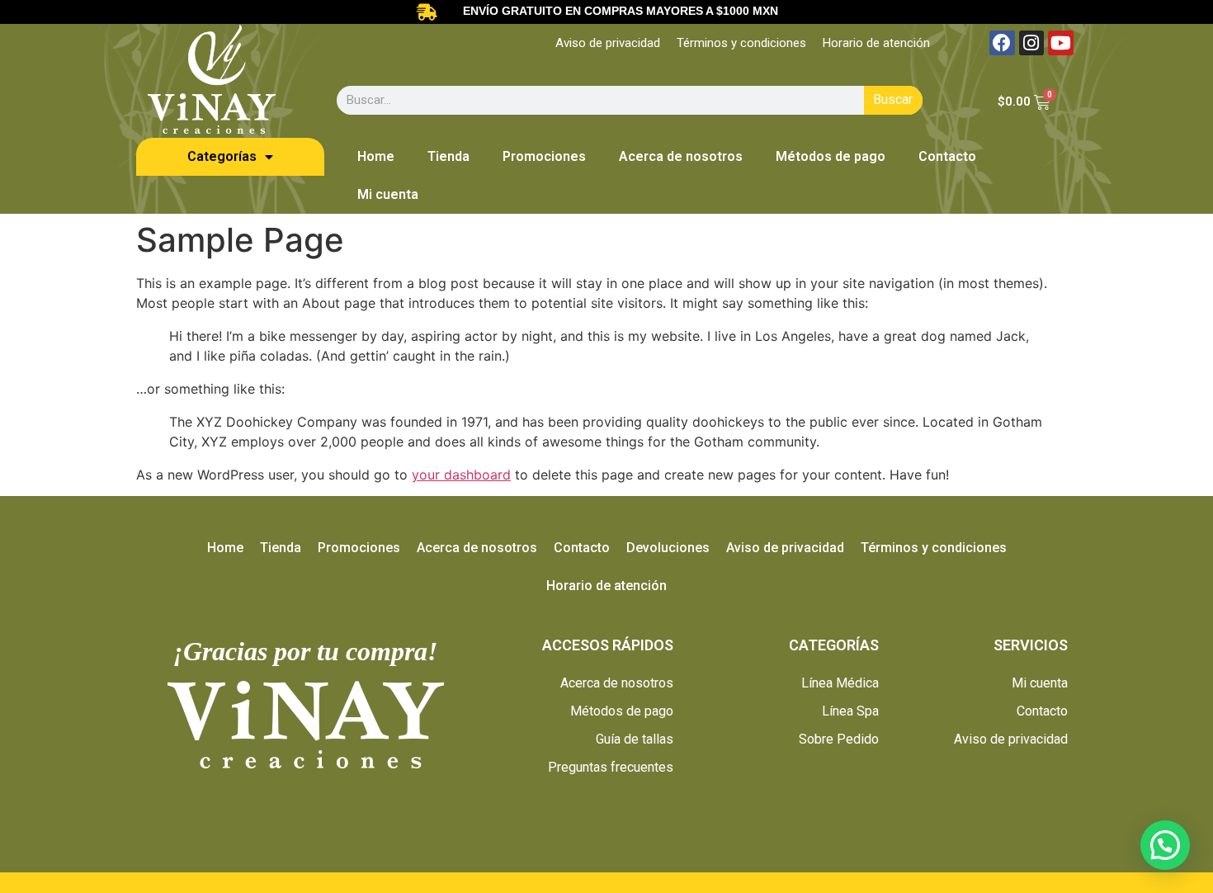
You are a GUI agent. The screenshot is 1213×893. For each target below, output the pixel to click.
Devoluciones (668, 547)
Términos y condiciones (741, 42)
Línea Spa (850, 711)
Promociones (544, 156)
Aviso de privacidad (607, 42)
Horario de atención (876, 42)
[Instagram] (1032, 43)
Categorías (222, 156)
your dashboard (461, 474)
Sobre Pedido (839, 739)
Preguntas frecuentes (610, 767)
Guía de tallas (634, 739)
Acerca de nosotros (681, 156)
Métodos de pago (830, 156)
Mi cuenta (387, 194)
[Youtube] (1061, 43)
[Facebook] (1002, 43)
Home (375, 156)
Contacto (947, 156)
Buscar (893, 99)
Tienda (448, 156)
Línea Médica (840, 683)
